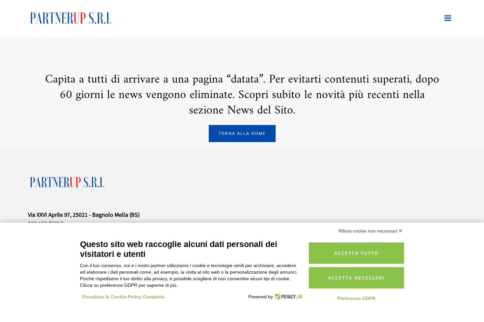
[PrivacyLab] (287, 296)
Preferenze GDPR (356, 298)
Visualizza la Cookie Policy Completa (123, 296)
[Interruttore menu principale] (447, 18)
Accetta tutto (356, 253)
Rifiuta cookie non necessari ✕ (370, 231)
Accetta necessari (356, 278)
